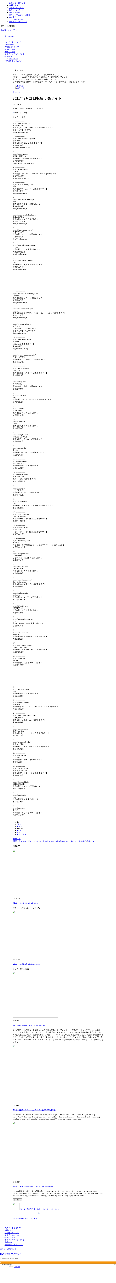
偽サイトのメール (12, 49)
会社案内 (8, 56)
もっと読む (17, 1200)
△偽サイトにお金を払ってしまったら (25, 903)
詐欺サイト (91, 841)
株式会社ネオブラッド (10, 30)
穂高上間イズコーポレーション (26, 841)
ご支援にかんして (12, 47)
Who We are (13, 59)
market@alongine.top (62, 841)
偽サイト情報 (10, 52)
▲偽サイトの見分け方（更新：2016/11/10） (27, 964)
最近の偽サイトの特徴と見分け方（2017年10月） (29, 1025)
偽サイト (17, 839)
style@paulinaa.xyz (47, 841)
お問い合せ (9, 45)
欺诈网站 (82, 841)
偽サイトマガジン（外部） (15, 54)
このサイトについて (13, 42)
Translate (17, 1267)
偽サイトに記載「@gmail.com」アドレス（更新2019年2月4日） (34, 1186)
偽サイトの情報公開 (8, 1249)
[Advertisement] (58, 280)
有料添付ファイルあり (14, 61)
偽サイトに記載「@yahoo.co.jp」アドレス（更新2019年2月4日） (34, 1110)
